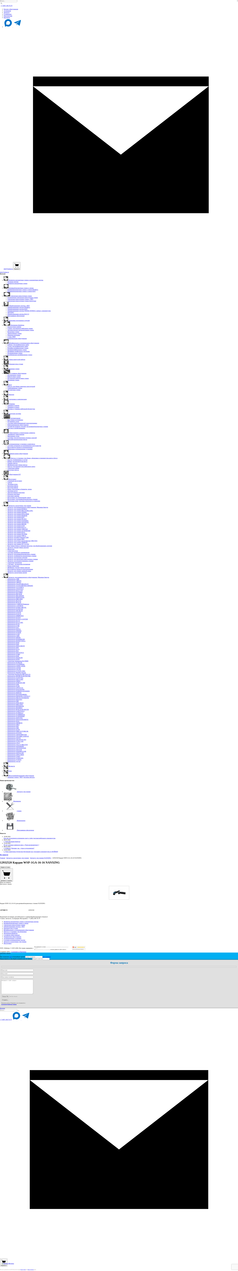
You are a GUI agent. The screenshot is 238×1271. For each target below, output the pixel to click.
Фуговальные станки (14, 375)
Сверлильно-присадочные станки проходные (21, 301)
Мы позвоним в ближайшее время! (12, 957)
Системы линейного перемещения (18, 552)
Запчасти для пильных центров (17, 557)
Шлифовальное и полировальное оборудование (19, 930)
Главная (2, 858)
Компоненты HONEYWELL (16, 641)
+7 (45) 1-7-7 (6, 6)
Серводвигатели (12, 551)
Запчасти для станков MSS (15, 539)
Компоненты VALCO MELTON (17, 744)
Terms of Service (31, 1269)
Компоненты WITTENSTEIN (16, 748)
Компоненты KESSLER (15, 657)
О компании (8, 14)
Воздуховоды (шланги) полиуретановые (20, 569)
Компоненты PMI (13, 701)
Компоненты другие (13, 761)
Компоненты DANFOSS (15, 609)
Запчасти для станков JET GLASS (18, 544)
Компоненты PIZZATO (14, 699)
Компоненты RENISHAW (15, 706)
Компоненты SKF (13, 726)
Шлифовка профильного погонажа (18, 351)
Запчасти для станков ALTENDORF (18, 531)
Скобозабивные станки (14, 388)
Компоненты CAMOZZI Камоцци (18, 604)
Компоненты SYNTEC (14, 733)
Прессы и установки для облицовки (15, 931)
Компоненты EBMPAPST (15, 616)
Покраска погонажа (13, 335)
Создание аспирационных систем (14, 940)
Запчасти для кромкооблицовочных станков (21, 554)
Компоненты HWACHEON (16, 646)
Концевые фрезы (12, 486)
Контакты (7, 17)
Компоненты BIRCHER (15, 599)
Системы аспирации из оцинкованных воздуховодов (24, 445)
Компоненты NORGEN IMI (16, 683)
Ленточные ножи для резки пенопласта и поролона (23, 501)
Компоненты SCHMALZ (15, 713)
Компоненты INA (13, 651)
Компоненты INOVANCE (15, 652)
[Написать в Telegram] (17, 27)
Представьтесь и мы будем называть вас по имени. (16, 959)
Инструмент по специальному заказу (19, 497)
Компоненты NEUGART (15, 679)
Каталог (2, 1008)
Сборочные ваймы (13, 468)
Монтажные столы (13, 436)
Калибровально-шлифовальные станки (19, 355)
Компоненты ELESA (14, 617)
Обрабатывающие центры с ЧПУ (14, 926)
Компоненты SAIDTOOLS (15, 711)
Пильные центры (12, 282)
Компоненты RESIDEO (14, 708)
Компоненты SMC (13, 728)
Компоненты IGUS (13, 649)
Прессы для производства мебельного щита (21, 466)
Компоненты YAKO (13, 756)
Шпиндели (10, 549)
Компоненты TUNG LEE (15, 741)
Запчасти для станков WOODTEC (18, 522)
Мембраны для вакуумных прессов (18, 567)
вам (10, 957)
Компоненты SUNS (13, 729)
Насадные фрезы (12, 487)
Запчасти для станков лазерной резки (19, 571)
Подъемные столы (13, 421)
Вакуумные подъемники (15, 420)
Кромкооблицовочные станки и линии (16, 923)
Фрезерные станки (13, 380)
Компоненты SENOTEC (15, 718)
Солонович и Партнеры (18, 951)
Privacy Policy (23, 1269)
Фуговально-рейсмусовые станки (18, 378)
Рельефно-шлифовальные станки (17, 348)
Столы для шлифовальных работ (17, 346)
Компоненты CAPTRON (15, 606)
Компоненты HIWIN (14, 637)
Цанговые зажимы (13, 496)
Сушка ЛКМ (11, 337)
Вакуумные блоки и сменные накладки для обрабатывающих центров (29, 546)
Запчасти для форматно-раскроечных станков (21, 556)
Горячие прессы (12, 463)
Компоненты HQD (13, 642)
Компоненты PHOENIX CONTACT (18, 696)
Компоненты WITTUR (14, 750)
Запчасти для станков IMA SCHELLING (20, 510)
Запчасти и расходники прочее (17, 572)
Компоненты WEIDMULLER (16, 751)
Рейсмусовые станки (14, 376)
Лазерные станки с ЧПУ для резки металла (21, 777)
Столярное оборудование (12, 935)
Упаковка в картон (13, 405)
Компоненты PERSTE (14, 693)
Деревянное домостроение (15, 434)
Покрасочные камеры (14, 327)
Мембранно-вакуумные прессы (17, 465)
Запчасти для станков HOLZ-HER (18, 514)
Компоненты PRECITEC (15, 704)
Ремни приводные (13, 566)
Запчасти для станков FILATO (17, 519)
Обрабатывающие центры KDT (17, 309)
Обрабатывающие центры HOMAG (18, 307)
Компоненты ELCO (13, 621)
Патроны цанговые (13, 494)
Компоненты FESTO (14, 629)
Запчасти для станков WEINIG (17, 512)
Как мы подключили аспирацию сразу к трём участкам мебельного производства (29, 838)
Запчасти (6, 12)
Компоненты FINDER (14, 631)
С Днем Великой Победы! (12, 841)
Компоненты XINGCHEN (15, 755)
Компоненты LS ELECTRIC (16, 671)
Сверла (9, 482)
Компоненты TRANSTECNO (16, 739)
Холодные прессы (13, 470)
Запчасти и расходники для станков (17, 858)
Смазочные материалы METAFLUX (18, 674)
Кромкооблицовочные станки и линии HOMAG (22, 289)
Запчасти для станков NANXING (18, 521)
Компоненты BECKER (14, 594)
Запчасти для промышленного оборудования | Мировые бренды (27, 507)
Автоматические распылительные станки (20, 330)
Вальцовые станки (13, 332)
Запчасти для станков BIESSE (16, 524)
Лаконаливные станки (14, 333)
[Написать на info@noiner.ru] (119, 1258)
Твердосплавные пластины (16, 492)
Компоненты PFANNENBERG (17, 694)
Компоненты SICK (13, 721)
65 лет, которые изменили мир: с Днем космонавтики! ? (21, 845)
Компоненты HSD (13, 644)
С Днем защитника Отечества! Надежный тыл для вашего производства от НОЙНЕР (31, 851)
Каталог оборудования (11, 9)
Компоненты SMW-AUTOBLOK (17, 731)
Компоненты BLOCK (14, 601)
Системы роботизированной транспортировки (22, 423)
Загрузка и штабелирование (16, 428)
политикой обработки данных (9, 1004)
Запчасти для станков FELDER (17, 534)
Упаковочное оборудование (12, 936)
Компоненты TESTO (14, 738)
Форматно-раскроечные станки (17, 283)
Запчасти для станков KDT (16, 517)
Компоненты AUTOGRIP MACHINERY (20, 586)
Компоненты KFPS (13, 659)
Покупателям (8, 16)
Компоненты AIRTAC (14, 580)
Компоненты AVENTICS (15, 589)
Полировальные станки (14, 353)
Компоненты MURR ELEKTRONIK (18, 676)
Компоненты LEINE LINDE (16, 666)
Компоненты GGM (13, 634)
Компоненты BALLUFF (15, 591)
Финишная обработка (10, 933)
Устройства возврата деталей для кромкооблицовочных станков (27, 426)
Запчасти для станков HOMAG (17, 509)
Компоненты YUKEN (14, 760)
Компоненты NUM (13, 686)
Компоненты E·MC (13, 626)
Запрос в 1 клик (5, 867)
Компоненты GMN (13, 636)
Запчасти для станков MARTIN (17, 515)
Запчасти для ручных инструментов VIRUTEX (22, 541)
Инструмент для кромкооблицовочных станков (22, 499)
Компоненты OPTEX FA (15, 688)
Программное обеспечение (16, 316)
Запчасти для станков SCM (16, 526)
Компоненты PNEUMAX (15, 703)
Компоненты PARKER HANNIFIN (18, 691)
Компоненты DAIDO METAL (16, 607)
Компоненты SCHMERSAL (16, 714)
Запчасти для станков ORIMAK (17, 542)
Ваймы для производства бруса (17, 461)
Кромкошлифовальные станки (17, 350)
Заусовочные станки (13, 390)
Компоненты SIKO (13, 724)
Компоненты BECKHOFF (15, 596)
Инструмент (8, 943)
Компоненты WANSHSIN (15, 746)
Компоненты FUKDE (14, 632)
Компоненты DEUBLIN (15, 611)
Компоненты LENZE (14, 668)
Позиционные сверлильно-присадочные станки (22, 297)
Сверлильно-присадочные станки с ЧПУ (20, 299)
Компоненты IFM (13, 647)
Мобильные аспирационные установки (19, 449)
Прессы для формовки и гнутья (17, 460)
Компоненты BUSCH (14, 602)
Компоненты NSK (13, 684)
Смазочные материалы (14, 562)
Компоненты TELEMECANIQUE (18, 736)
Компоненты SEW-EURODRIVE (17, 719)
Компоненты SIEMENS (14, 723)
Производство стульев (11, 928)
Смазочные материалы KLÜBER (17, 661)
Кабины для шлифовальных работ (18, 345)
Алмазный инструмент (14, 481)
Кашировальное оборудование (17, 338)
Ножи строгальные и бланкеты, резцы (19, 489)
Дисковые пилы (12, 484)
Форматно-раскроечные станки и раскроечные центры (21, 921)
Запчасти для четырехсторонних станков (20, 561)
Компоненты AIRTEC (14, 582)
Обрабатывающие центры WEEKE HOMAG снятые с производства (29, 311)
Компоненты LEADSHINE (16, 664)
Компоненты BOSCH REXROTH (18, 709)
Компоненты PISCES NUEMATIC (18, 698)
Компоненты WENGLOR (15, 753)
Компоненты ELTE (13, 624)
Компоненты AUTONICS (15, 587)
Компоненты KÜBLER (14, 662)
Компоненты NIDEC (14, 681)
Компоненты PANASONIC (16, 689)
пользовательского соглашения (42, 949)
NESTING (10, 312)
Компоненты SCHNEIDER (16, 716)
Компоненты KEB (13, 656)
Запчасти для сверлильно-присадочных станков (22, 559)
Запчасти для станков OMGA (16, 536)
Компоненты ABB (13, 579)
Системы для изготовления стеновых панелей (22, 438)
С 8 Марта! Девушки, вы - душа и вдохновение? (19, 848)
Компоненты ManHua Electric (16, 673)
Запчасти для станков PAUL (16, 532)
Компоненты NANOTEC (15, 678)
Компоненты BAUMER (14, 592)
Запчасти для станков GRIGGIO (17, 529)
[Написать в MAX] (8, 27)
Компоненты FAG (13, 627)
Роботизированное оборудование (18, 425)
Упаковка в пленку (13, 407)
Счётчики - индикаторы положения (18, 564)
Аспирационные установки (12, 938)
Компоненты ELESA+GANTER (17, 619)
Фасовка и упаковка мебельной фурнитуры (21, 409)
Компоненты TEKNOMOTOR (17, 734)
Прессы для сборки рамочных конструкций (21, 386)
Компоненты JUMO (13, 654)
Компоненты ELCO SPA (15, 622)
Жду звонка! (47, 957)
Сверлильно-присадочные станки (14, 925)
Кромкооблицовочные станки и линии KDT (21, 291)
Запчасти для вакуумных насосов (18, 547)
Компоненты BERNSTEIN (15, 597)
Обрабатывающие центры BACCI (18, 314)
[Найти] (18, 1010)
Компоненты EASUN (14, 614)
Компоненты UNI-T (13, 743)
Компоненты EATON (14, 612)
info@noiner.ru (4, 272)
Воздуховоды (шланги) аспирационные (20, 447)
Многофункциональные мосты (17, 439)
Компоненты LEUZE (14, 669)
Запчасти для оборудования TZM (17, 537)
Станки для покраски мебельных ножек (20, 328)
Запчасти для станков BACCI (16, 527)
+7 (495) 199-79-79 (6, 1019)
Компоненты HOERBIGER (16, 639)
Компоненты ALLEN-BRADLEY (18, 584)
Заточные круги (12, 491)
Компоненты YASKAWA (15, 758)
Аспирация (7, 11)
